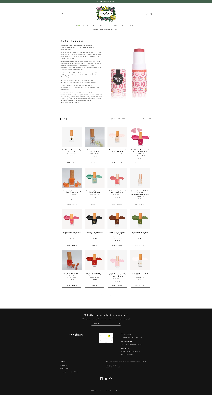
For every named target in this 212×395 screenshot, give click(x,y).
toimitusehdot (64, 369)
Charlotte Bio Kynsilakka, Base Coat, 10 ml (95, 150)
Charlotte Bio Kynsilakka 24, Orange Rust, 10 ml (72, 274)
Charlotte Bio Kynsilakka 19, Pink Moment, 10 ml (72, 233)
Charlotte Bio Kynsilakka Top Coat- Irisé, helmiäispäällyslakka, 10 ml (140, 192)
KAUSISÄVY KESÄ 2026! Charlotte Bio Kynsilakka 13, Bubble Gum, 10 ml (117, 275)
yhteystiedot (64, 365)
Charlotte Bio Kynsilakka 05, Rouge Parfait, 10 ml (95, 274)
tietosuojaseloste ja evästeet (69, 372)
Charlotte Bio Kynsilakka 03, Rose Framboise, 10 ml (140, 150)
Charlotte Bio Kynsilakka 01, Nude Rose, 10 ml (117, 150)
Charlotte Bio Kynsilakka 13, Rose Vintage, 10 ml (117, 191)
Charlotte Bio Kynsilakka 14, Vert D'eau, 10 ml (95, 191)
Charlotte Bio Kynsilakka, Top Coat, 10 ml (71, 150)
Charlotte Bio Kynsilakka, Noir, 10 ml (95, 233)
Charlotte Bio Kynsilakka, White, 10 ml (140, 274)
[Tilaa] (119, 324)
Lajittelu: (112, 119)
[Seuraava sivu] (110, 295)
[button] (62, 14)
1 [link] (101, 295)
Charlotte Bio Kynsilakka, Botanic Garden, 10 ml (140, 233)
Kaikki (64, 119)
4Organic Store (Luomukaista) (102, 390)
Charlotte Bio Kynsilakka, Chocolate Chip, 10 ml (117, 233)
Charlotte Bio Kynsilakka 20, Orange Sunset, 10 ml (72, 191)
